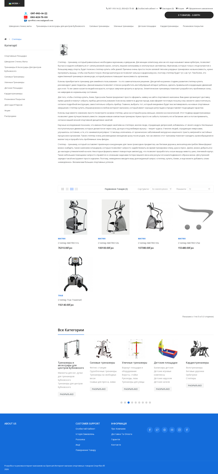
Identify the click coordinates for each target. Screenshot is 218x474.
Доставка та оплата (121, 434)
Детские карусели (163, 378)
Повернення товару (86, 450)
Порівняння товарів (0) (116, 189)
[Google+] (165, 430)
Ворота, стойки (130, 374)
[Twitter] (157, 430)
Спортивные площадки (15, 56)
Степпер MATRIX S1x (68, 243)
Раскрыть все (67, 394)
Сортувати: (143, 189)
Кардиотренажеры (169, 26)
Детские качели (162, 381)
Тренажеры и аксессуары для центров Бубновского (60, 26)
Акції (78, 444)
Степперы (17, 39)
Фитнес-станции (98, 367)
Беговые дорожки (195, 371)
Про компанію (118, 428)
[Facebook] (150, 430)
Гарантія (115, 439)
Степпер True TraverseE (70, 300)
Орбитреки (191, 374)
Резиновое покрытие (193, 26)
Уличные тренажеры (124, 26)
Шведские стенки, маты (20, 26)
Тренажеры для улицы (133, 381)
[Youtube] (172, 430)
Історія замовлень (85, 434)
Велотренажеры (194, 367)
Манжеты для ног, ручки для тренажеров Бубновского (70, 376)
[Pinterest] (187, 430)
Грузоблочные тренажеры (103, 371)
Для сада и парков (13, 104)
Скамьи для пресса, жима (103, 381)
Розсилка (80, 439)
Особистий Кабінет (85, 428)
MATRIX (62, 238)
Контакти (116, 444)
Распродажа (10, 116)
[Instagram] (179, 430)
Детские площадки (147, 26)
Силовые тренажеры (99, 26)
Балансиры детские (164, 367)
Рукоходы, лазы (130, 378)
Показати (181, 189)
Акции (7, 110)
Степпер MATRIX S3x (108, 243)
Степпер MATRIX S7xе (189, 243)
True (60, 295)
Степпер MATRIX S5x (148, 243)
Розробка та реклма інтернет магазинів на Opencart (29, 465)
